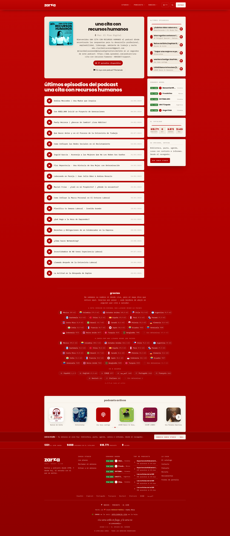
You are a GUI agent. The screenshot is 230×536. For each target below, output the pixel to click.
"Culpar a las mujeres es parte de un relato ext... (166, 52)
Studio (125, 4)
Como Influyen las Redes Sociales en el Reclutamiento (82, 144)
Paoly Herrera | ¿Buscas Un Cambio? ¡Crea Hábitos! (80, 122)
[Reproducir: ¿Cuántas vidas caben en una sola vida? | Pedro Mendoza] (181, 29)
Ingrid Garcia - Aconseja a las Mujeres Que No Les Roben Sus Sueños (89, 154)
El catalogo (166, 460)
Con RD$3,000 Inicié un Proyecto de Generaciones (79, 111)
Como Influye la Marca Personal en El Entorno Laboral (82, 198)
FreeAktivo (167, 93)
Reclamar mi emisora (87, 464)
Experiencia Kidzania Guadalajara (147, 461)
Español (80, 496)
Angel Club (167, 110)
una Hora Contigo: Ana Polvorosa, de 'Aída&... (166, 59)
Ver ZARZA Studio (160, 160)
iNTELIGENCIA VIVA (119, 514)
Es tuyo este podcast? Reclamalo (109, 70)
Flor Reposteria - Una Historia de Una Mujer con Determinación (87, 165)
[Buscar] (172, 5)
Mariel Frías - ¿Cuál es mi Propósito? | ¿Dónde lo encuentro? (86, 187)
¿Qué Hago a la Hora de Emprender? (71, 219)
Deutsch (122, 496)
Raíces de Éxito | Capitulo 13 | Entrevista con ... (166, 44)
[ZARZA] (52, 5)
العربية (150, 496)
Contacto (165, 464)
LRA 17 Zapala (164, 105)
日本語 (142, 496)
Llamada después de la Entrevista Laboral (75, 262)
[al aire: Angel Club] (160, 110)
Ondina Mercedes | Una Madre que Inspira (75, 101)
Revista (164, 472)
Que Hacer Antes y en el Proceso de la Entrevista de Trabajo (86, 133)
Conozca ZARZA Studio (170, 437)
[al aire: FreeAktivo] (160, 93)
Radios (152, 4)
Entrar (181, 5)
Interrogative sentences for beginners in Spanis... (166, 36)
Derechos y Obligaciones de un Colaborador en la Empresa (83, 230)
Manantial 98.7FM (169, 88)
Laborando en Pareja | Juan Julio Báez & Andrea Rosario (83, 176)
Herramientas (167, 476)
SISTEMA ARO (164, 99)
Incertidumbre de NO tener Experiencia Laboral (78, 251)
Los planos (83, 460)
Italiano (133, 496)
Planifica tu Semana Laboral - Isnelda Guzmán (77, 208)
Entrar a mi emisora (87, 468)
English (89, 496)
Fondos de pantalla (170, 480)
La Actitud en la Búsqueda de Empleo (73, 273)
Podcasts (138, 4)
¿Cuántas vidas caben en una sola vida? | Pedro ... (166, 28)
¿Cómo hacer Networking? (66, 241)
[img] (115, 509)
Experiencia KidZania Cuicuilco (147, 468)
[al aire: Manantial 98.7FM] (160, 88)
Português (100, 496)
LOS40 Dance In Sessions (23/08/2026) (166, 67)
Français (112, 496)
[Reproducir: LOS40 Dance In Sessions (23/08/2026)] (181, 68)
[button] (179, 417)
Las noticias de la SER (145, 474)
